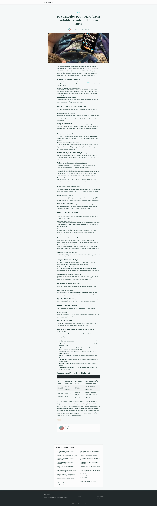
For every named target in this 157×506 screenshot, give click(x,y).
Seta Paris (48, 2)
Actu (60, 9)
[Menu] (112, 2)
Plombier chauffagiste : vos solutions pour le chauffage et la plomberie (66, 471)
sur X (88, 82)
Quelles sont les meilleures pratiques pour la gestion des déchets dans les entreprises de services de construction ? (90, 472)
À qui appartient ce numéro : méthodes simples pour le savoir (65, 463)
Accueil (56, 9)
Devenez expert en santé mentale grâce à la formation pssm (66, 467)
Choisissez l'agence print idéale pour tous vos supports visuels (90, 467)
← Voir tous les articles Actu (63, 436)
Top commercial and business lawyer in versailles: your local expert (65, 452)
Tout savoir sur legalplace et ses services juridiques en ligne (65, 483)
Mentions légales (100, 496)
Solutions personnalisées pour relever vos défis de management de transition (66, 475)
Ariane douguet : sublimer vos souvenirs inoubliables (89, 463)
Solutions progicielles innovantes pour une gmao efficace (66, 479)
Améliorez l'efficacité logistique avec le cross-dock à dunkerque (90, 452)
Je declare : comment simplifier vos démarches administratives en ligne (88, 480)
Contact (98, 498)
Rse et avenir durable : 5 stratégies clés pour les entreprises (89, 476)
